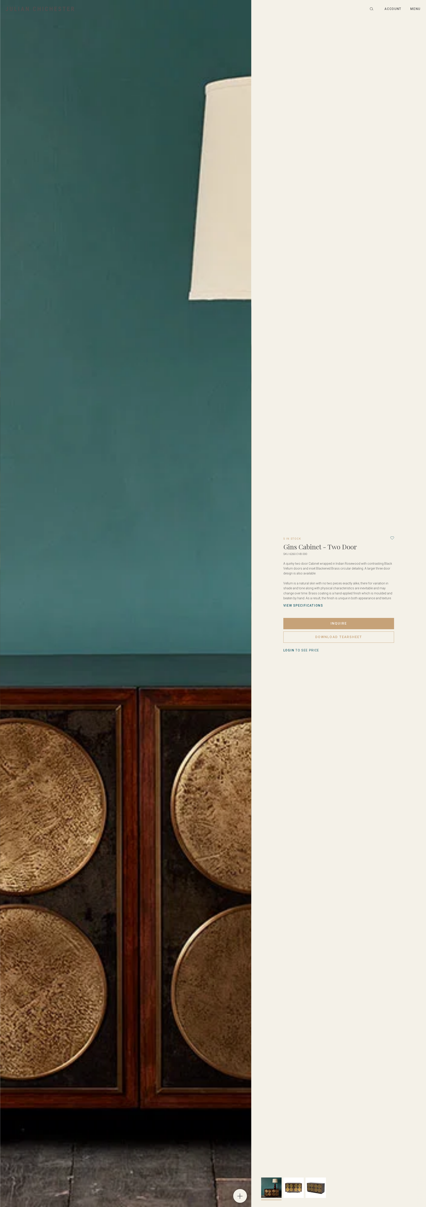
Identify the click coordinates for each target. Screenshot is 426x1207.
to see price (301, 650)
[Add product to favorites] (392, 538)
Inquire (339, 623)
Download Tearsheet (338, 637)
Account (393, 9)
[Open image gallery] (240, 1196)
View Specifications (303, 605)
